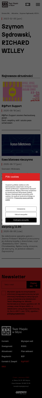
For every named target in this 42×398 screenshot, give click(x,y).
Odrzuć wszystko (21, 214)
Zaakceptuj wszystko (21, 220)
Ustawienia (21, 209)
